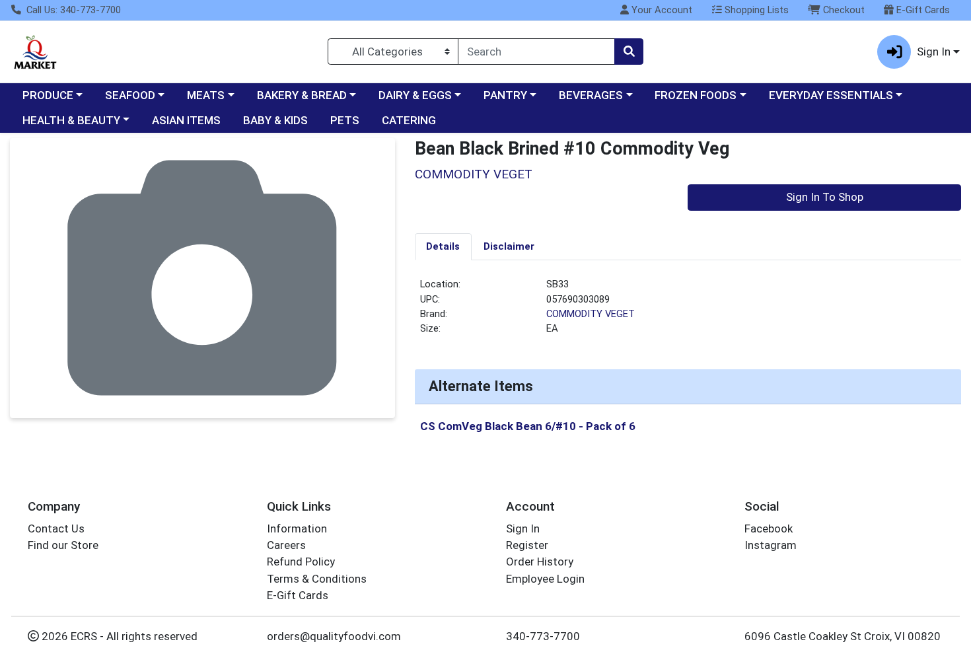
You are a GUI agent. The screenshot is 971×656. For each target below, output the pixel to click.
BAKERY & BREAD (302, 95)
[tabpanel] (688, 312)
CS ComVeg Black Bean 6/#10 (527, 426)
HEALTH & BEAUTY (71, 120)
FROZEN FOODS (696, 95)
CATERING (409, 120)
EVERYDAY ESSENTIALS (831, 95)
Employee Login (545, 578)
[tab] (443, 246)
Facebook (768, 528)
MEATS (206, 95)
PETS (344, 120)
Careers (286, 545)
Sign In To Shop (824, 196)
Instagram (770, 545)
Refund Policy (301, 561)
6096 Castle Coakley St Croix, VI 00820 (842, 636)
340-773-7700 (543, 636)
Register (527, 545)
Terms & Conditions (317, 578)
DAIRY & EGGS (415, 95)
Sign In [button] (934, 51)
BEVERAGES (591, 95)
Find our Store (63, 545)
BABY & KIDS (275, 120)
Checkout (842, 10)
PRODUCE (47, 95)
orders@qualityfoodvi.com (334, 636)
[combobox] (536, 51)
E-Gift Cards (922, 10)
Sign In (523, 528)
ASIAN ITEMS (186, 120)
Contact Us (56, 528)
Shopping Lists (755, 10)
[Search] (628, 51)
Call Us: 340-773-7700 (72, 10)
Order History (539, 561)
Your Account (660, 10)
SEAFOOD (130, 95)
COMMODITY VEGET (590, 314)
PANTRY (505, 95)
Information (297, 528)
